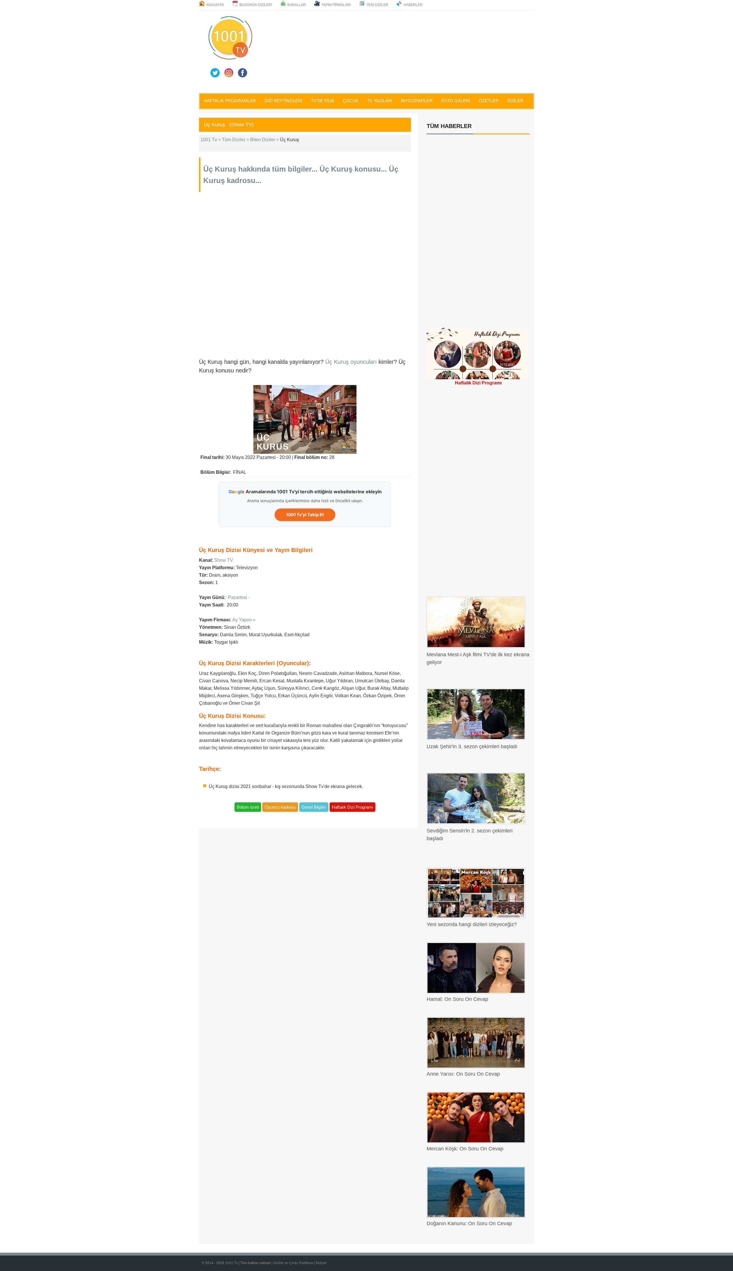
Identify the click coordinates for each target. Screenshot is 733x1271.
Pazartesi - (239, 597)
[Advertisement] (395, 51)
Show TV (223, 560)
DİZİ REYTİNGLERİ (283, 100)
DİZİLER (515, 100)
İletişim (321, 1263)
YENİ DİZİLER (377, 5)
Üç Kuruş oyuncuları (352, 362)
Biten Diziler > (265, 139)
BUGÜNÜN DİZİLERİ (255, 5)
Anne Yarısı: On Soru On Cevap (463, 1074)
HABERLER (413, 5)
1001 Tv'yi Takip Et (305, 514)
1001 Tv (232, 1263)
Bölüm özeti (248, 807)
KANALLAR (296, 5)
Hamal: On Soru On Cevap (457, 999)
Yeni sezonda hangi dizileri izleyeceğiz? (472, 924)
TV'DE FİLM (322, 100)
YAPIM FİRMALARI (336, 5)
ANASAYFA (215, 5)
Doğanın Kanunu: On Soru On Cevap (469, 1223)
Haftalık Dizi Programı (352, 807)
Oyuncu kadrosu (280, 807)
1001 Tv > (211, 139)
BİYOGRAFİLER (417, 100)
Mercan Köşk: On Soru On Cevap (465, 1149)
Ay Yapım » (243, 619)
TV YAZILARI (379, 100)
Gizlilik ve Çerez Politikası (293, 1263)
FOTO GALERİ (455, 100)
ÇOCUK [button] (350, 100)
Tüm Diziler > (236, 139)
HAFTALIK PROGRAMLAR (230, 100)
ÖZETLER (488, 100)
